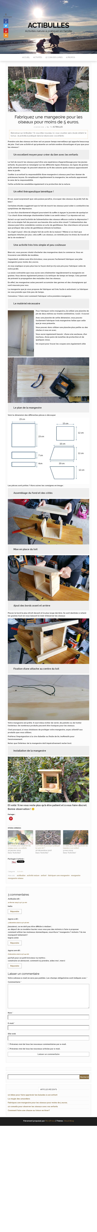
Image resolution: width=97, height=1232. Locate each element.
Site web (12, 1034)
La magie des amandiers (19, 1099)
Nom (10, 1013)
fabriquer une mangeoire (58, 875)
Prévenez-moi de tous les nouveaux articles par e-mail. (35, 1049)
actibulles (21, 875)
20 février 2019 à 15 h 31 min (17, 902)
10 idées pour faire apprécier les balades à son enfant (32, 1095)
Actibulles (48, 25)
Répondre (14, 911)
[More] (6, 35)
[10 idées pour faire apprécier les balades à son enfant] (75, 837)
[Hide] (4, 40)
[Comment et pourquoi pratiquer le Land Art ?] (48, 837)
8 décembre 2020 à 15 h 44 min (18, 954)
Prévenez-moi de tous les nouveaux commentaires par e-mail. (38, 1044)
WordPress (50, 1121)
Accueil (26, 57)
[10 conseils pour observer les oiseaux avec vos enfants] (20, 837)
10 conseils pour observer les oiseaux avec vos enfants (33, 1106)
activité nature (33, 875)
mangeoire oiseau (15, 878)
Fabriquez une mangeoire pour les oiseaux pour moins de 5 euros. (38, 1103)
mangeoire (75, 875)
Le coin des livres (53, 57)
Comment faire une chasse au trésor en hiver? (29, 1110)
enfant (43, 875)
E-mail (11, 1023)
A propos (70, 57)
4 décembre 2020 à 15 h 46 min (18, 922)
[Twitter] (6, 26)
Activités (37, 57)
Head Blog (69, 1121)
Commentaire (14, 982)
